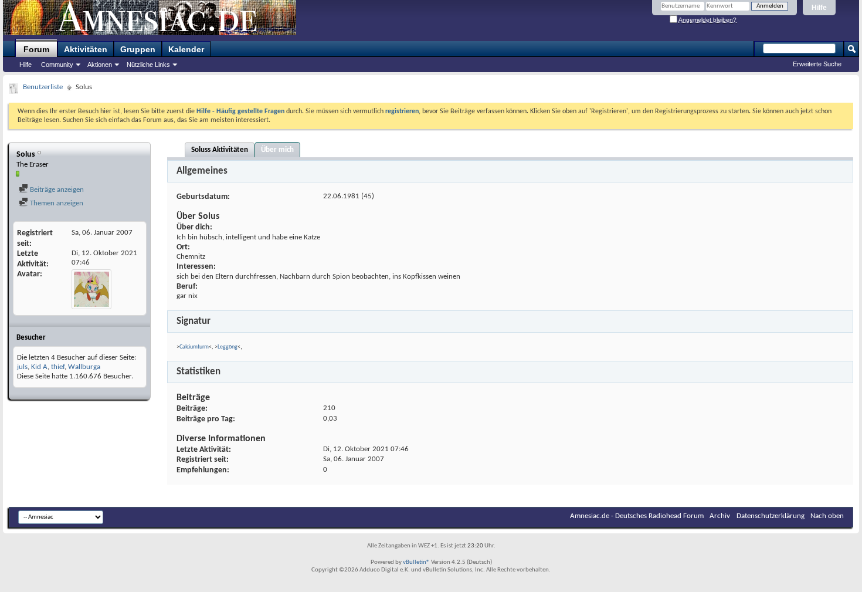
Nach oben (827, 516)
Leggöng (227, 347)
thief (58, 367)
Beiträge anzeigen (56, 190)
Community (57, 64)
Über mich (277, 150)
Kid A (39, 367)
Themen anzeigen (55, 203)
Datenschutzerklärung (771, 516)
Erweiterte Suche (817, 63)
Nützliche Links (148, 64)
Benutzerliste (43, 87)
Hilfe (819, 8)
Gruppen (137, 49)
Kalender (186, 49)
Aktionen (99, 64)
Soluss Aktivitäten (219, 150)
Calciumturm (194, 347)
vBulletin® (416, 562)
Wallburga (84, 367)
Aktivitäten (85, 49)
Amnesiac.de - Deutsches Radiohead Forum (637, 516)
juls (22, 367)
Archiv (720, 516)
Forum (36, 49)
